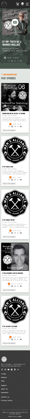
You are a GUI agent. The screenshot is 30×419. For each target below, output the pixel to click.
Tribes (3, 374)
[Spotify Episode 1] (12, 126)
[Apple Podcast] (15, 369)
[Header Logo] (4, 4)
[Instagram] (5, 369)
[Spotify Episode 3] (12, 233)
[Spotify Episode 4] (12, 286)
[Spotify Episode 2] (12, 180)
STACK (19, 416)
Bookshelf (4, 392)
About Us (4, 389)
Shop (2, 381)
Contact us (5, 397)
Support (4, 385)
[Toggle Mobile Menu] (27, 4)
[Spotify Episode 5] (12, 339)
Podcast (4, 377)
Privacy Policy (6, 400)
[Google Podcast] (18, 369)
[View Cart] (18, 4)
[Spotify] (12, 369)
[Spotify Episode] (12, 61)
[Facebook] (2, 369)
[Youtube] (8, 369)
